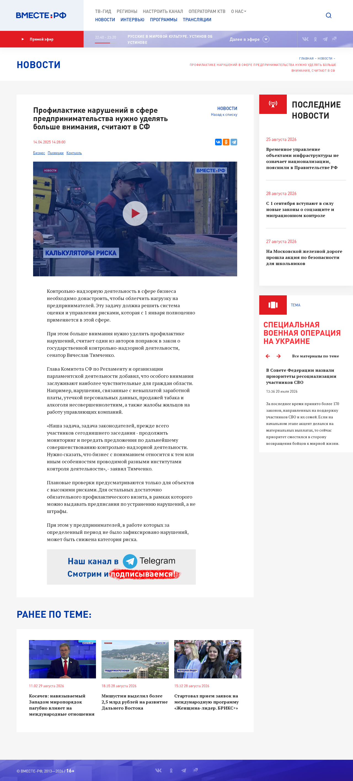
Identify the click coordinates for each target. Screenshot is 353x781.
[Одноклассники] (226, 142)
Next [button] (278, 356)
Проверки (56, 153)
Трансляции (197, 19)
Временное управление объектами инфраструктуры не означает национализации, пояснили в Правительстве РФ (302, 158)
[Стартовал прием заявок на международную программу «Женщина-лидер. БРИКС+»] (207, 659)
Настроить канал (163, 11)
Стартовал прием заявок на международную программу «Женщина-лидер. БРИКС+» (206, 702)
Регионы (127, 11)
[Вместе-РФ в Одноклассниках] (315, 39)
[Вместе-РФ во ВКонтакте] (305, 39)
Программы (163, 19)
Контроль (74, 153)
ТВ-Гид (103, 11)
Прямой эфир (42, 39)
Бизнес (39, 153)
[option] (306, 407)
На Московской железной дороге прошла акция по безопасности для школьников (304, 257)
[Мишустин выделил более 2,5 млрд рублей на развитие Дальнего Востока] (135, 659)
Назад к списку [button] (224, 114)
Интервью (133, 19)
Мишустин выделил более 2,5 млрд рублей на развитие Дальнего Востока (134, 702)
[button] (328, 15)
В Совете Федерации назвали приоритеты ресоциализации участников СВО (301, 376)
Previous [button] (267, 356)
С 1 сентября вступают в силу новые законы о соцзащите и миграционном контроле (300, 209)
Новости (105, 19)
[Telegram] (234, 142)
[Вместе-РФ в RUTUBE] (333, 39)
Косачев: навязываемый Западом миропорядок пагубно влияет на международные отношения (62, 705)
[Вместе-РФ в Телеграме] (325, 39)
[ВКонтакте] (218, 142)
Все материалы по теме (315, 356)
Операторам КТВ (207, 11)
